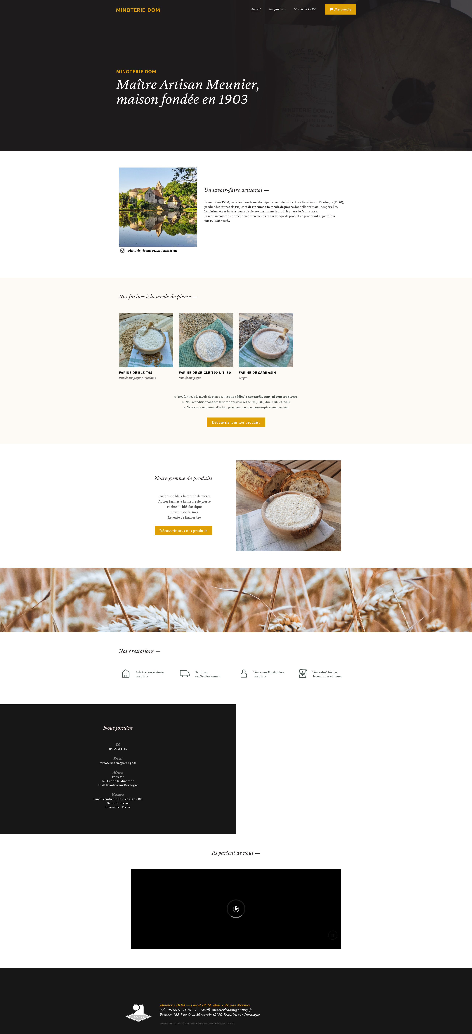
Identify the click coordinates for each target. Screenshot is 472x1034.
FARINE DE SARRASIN (257, 372)
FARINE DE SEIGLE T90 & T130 (205, 372)
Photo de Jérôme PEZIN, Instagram (152, 250)
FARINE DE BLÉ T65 (135, 372)
